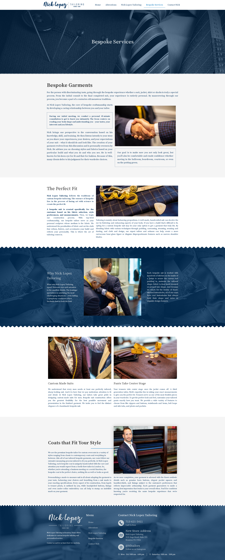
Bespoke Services (154, 5)
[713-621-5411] (121, 523)
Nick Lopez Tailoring (131, 5)
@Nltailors (133, 546)
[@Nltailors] (121, 547)
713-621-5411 (134, 521)
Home (98, 5)
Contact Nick (174, 5)
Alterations (110, 5)
